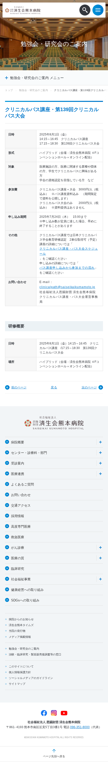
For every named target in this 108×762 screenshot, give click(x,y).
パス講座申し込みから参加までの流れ (66, 267)
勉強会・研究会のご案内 (33, 90)
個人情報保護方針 (20, 672)
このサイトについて (21, 666)
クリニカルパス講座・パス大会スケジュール (68, 251)
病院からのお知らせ (21, 619)
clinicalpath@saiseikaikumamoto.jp (67, 287)
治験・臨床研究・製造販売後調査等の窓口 (35, 654)
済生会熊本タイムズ (21, 625)
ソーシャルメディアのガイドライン (31, 677)
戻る (54, 387)
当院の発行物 (17, 630)
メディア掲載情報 (20, 636)
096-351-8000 (80, 727)
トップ (9, 90)
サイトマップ (17, 683)
